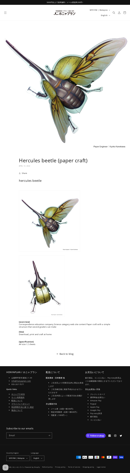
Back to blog (67, 353)
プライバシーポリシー (20, 404)
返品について (17, 410)
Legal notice (101, 467)
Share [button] (24, 173)
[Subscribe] (49, 435)
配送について (17, 400)
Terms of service (74, 467)
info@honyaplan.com (21, 381)
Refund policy (47, 467)
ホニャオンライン (18, 467)
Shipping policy (88, 467)
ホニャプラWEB (18, 394)
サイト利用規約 (17, 397)
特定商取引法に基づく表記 (22, 407)
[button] (5, 12)
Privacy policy (60, 467)
